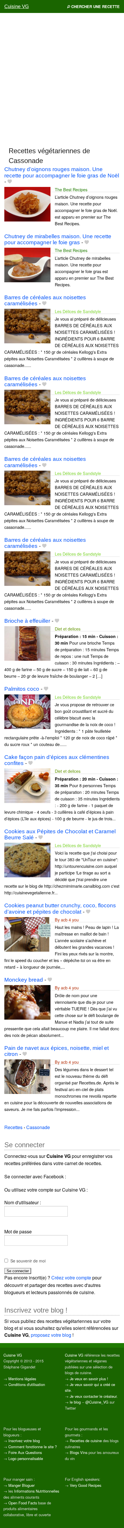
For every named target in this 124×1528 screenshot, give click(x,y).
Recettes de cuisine (86, 1440)
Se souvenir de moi (28, 1261)
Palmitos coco (21, 689)
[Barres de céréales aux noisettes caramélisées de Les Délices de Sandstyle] (27, 325)
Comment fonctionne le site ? (32, 1446)
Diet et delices (67, 629)
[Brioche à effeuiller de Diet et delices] (27, 642)
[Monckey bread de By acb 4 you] (27, 1001)
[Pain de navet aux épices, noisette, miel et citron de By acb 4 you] (27, 1076)
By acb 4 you (67, 920)
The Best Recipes (71, 189)
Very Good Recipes (85, 1485)
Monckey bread (23, 980)
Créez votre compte (71, 1277)
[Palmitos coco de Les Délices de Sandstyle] (27, 711)
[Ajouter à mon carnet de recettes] (9, 182)
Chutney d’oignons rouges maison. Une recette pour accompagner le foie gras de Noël (61, 172)
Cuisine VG (16, 6)
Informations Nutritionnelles (36, 1491)
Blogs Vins (78, 1452)
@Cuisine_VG (96, 1402)
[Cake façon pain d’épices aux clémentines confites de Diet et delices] (27, 785)
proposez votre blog (51, 1335)
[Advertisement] (62, 79)
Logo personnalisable (25, 1458)
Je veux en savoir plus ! (89, 1378)
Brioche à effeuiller (27, 621)
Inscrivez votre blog (24, 1440)
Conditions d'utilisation (26, 1384)
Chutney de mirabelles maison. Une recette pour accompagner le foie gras (57, 239)
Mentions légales (22, 1378)
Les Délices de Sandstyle (78, 311)
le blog (75, 1402)
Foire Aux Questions (25, 1452)
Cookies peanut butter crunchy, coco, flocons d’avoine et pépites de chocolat (60, 908)
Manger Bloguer (21, 1485)
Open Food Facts (22, 1503)
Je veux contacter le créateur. (94, 1396)
